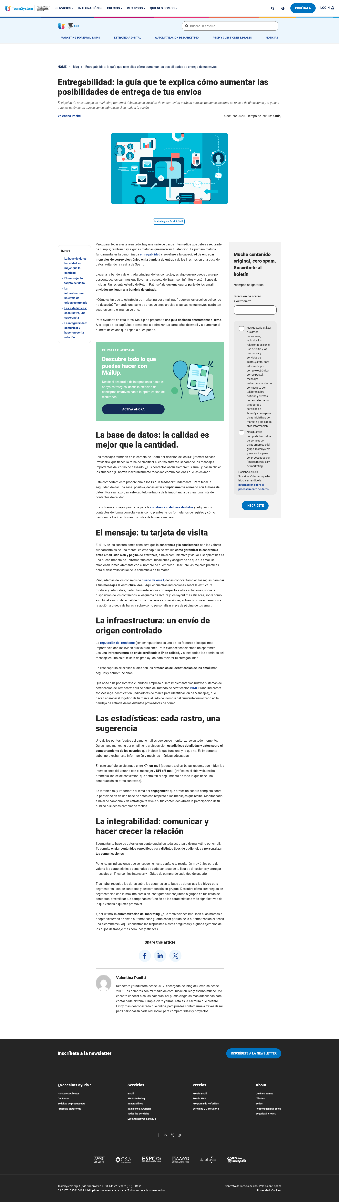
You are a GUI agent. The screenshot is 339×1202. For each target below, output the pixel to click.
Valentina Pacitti (69, 116)
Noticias (272, 37)
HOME (62, 67)
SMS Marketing (136, 1098)
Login (325, 8)
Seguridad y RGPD (266, 1113)
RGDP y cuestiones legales (232, 37)
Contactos (63, 1098)
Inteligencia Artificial (139, 1108)
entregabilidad (150, 254)
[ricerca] (272, 8)
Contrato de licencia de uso (241, 1186)
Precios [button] (114, 8)
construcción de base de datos (171, 507)
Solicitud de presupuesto (71, 1103)
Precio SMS (199, 1098)
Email (131, 1093)
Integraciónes (90, 8)
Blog (76, 67)
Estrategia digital (127, 37)
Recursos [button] (135, 8)
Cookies (276, 1190)
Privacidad (263, 1190)
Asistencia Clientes (68, 1093)
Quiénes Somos (264, 1093)
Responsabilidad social (268, 1108)
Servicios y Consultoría (206, 1108)
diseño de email (153, 580)
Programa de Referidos (206, 1103)
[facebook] (145, 956)
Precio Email (200, 1093)
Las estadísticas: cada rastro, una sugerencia (75, 312)
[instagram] (179, 1135)
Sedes (259, 1103)
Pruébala (303, 8)
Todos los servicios (138, 1113)
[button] (74, 251)
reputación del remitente (117, 643)
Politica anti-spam (270, 1186)
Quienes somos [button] (162, 8)
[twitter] (175, 956)
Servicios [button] (64, 8)
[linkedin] (160, 956)
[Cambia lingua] (283, 8)
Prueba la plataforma (69, 1108)
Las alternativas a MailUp (142, 1118)
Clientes (260, 1098)
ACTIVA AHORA (133, 409)
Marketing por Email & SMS (80, 37)
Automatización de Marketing (177, 37)
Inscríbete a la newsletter (254, 1053)
